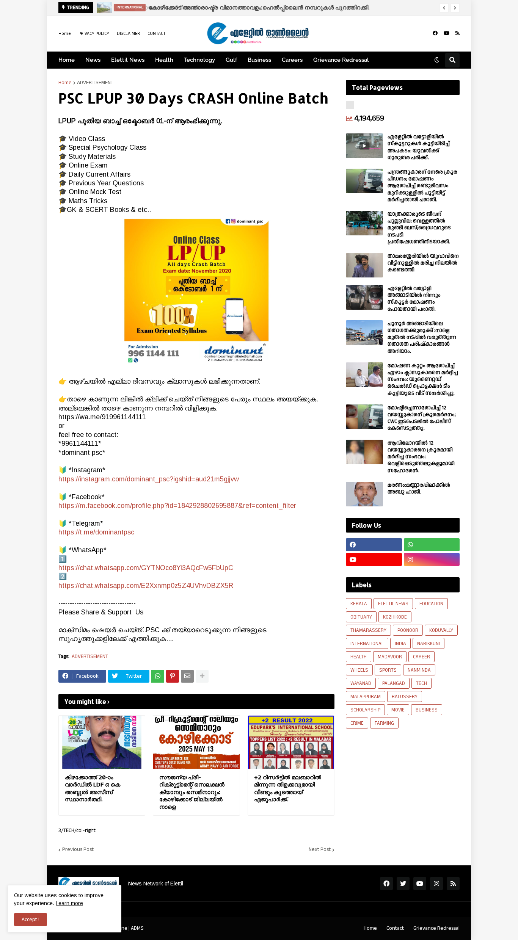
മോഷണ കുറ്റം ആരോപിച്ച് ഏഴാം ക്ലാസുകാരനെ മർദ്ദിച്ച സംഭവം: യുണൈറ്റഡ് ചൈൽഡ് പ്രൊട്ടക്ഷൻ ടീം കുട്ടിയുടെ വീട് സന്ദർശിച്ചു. (423, 379)
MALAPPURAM (365, 696)
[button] (444, 8)
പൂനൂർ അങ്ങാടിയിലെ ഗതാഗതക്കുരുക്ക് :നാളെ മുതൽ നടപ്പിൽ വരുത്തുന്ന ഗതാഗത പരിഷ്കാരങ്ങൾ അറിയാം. (422, 337)
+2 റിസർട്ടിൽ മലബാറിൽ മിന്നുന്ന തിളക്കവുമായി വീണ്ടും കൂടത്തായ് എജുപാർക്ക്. (287, 788)
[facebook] (435, 33)
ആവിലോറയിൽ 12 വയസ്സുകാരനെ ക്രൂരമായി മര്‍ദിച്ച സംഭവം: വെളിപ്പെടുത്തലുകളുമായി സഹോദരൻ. (421, 457)
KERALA (358, 603)
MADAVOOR (390, 656)
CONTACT (157, 33)
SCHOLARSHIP (365, 710)
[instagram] (432, 559)
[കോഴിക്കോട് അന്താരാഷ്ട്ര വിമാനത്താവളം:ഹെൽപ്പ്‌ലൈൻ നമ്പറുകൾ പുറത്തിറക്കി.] (102, 7)
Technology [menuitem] (199, 59)
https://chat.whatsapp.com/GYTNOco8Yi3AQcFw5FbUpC (145, 568)
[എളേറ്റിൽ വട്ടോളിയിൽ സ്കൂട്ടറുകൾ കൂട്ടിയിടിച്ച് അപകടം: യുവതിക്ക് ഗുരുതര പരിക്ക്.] (364, 145)
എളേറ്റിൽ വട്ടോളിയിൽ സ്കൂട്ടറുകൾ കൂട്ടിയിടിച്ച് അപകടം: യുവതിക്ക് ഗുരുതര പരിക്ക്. (419, 147)
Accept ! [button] (30, 919)
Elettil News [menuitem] (127, 59)
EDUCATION (431, 603)
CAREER (421, 656)
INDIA (400, 643)
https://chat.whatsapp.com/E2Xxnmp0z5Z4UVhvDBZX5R (145, 585)
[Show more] (202, 676)
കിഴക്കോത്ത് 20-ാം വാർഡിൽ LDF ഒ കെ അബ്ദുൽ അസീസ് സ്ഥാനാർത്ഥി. (92, 788)
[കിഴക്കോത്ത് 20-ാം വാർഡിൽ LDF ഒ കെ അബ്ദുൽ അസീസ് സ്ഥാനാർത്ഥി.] (102, 742)
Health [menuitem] (164, 59)
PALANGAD (393, 683)
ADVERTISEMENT (95, 82)
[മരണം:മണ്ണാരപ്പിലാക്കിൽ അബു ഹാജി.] (364, 494)
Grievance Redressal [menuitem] (341, 59)
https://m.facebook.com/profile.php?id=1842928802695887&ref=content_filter (177, 505)
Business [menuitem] (259, 59)
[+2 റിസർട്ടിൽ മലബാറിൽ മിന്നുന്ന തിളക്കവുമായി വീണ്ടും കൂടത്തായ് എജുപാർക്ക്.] (291, 742)
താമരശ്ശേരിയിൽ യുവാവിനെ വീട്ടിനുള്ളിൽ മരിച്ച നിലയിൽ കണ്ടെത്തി (423, 263)
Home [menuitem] (66, 59)
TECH (421, 683)
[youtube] (446, 33)
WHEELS (359, 670)
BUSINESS (427, 710)
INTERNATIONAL (367, 643)
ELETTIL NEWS (393, 603)
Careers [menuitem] (292, 59)
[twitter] (403, 883)
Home (64, 33)
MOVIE (398, 710)
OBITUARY (361, 617)
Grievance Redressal (436, 928)
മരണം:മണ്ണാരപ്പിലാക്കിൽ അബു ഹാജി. (419, 488)
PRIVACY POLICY (93, 33)
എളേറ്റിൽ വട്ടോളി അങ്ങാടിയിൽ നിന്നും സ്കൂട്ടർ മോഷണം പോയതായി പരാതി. (414, 299)
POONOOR (407, 630)
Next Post (320, 850)
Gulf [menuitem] (231, 59)
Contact (395, 928)
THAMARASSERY (368, 630)
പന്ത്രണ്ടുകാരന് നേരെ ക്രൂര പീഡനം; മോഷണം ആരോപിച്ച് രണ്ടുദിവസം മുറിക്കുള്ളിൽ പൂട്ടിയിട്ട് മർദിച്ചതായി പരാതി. (422, 186)
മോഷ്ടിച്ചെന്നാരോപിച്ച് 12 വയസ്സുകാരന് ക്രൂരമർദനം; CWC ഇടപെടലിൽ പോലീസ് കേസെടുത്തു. (422, 418)
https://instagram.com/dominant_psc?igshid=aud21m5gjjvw (148, 479)
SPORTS (388, 670)
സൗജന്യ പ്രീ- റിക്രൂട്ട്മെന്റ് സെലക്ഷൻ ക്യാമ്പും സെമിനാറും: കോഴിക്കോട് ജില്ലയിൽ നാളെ (191, 792)
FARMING (384, 723)
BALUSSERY (405, 696)
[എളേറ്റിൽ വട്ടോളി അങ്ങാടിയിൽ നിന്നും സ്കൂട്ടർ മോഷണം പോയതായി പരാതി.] (364, 297)
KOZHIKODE (395, 617)
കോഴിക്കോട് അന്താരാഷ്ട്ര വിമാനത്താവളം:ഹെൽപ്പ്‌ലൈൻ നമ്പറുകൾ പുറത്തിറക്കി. (258, 7)
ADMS (137, 928)
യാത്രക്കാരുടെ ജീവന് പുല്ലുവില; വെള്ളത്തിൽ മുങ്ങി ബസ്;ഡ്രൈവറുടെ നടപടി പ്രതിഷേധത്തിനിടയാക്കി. (419, 228)
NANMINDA (419, 670)
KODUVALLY (441, 630)
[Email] (187, 676)
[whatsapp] (432, 544)
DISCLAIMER (128, 33)
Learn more (69, 903)
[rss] (457, 33)
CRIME (357, 723)
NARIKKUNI (428, 643)
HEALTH (358, 656)
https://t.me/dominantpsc (96, 532)
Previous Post (78, 850)
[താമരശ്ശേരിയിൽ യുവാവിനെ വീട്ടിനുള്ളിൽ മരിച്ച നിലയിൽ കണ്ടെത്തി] (364, 265)
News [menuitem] (92, 59)
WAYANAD (360, 683)
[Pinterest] (172, 676)
